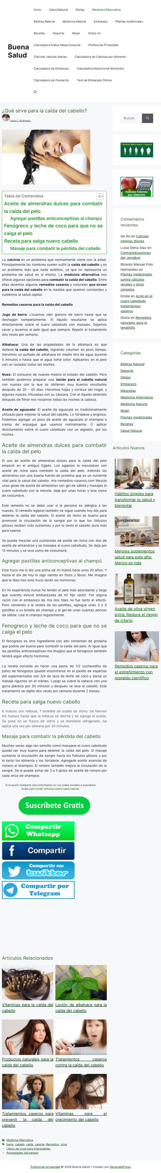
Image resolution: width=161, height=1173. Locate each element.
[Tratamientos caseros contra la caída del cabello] (81, 1054)
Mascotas (128, 391)
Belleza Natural (44, 21)
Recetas (39, 33)
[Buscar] (147, 118)
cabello (20, 1144)
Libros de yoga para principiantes (28, 1148)
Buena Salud (18, 51)
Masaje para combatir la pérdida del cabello (55, 248)
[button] (35, 92)
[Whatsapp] (38, 839)
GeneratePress (120, 1167)
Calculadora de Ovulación (51, 80)
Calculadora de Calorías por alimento (100, 57)
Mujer (76, 33)
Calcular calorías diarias (50, 57)
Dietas (80, 10)
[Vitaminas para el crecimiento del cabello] (81, 1108)
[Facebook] (38, 859)
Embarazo (101, 21)
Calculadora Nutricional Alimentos (100, 68)
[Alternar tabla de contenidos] (98, 196)
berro (10, 1144)
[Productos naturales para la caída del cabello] (27, 1054)
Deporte (58, 33)
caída (29, 1144)
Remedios (52, 1144)
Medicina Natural (74, 21)
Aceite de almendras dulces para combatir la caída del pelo (53, 207)
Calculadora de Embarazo (51, 68)
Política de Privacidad (103, 45)
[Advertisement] (54, 928)
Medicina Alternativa (106, 10)
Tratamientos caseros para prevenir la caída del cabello (27, 1119)
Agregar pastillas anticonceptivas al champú (56, 218)
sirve (64, 1144)
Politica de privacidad (45, 1167)
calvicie (39, 1144)
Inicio (37, 10)
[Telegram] (38, 898)
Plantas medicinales (129, 21)
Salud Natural (58, 10)
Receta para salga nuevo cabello (41, 241)
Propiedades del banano (22, 1152)
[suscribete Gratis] (54, 814)
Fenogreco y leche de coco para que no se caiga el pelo (53, 229)
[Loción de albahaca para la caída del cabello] (81, 999)
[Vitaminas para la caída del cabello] (27, 999)
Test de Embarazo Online (94, 80)
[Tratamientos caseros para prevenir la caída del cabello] (27, 1108)
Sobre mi (94, 33)
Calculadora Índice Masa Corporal (57, 45)
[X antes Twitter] (38, 878)
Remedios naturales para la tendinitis (136, 323)
